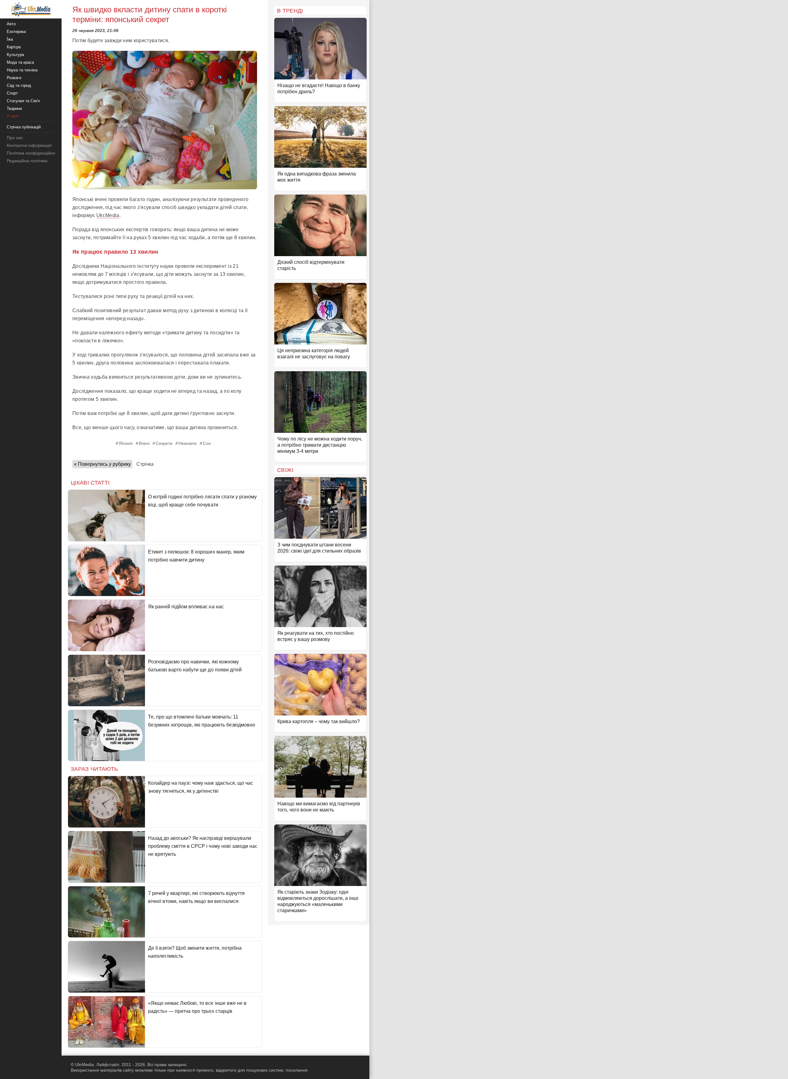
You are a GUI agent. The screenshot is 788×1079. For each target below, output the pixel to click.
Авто (11, 24)
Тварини (14, 108)
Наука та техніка (22, 70)
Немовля (188, 443)
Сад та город (19, 85)
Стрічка (145, 464)
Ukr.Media (107, 215)
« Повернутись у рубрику (102, 464)
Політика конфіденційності (33, 153)
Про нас (15, 137)
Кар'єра (14, 47)
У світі (12, 116)
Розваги (14, 77)
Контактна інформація (29, 145)
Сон (207, 443)
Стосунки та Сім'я (23, 101)
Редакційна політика (27, 160)
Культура (15, 54)
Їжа (10, 39)
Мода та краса (20, 62)
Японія (126, 443)
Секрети (164, 443)
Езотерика (16, 31)
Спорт (12, 93)
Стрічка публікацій (24, 127)
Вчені (144, 443)
